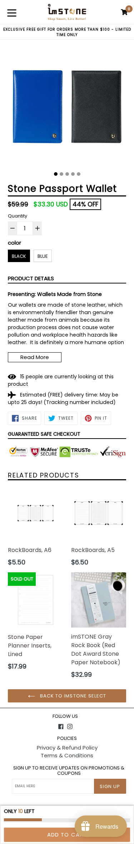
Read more (34, 357)
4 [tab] (73, 174)
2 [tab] (61, 174)
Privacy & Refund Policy (67, 747)
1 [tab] (56, 174)
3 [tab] (67, 174)
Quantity (17, 216)
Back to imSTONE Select (72, 695)
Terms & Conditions (67, 755)
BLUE (43, 256)
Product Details (31, 278)
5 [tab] (78, 174)
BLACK (19, 256)
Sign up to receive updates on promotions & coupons (68, 770)
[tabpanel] (67, 108)
